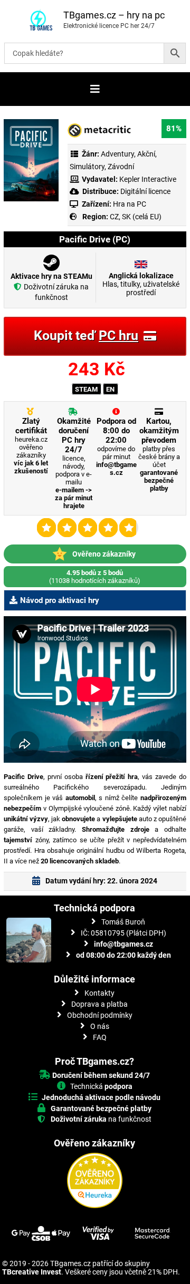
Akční (146, 154)
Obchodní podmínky (99, 1015)
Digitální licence (144, 191)
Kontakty (99, 993)
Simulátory (87, 166)
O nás (99, 1026)
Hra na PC (128, 204)
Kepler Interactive (147, 179)
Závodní (121, 166)
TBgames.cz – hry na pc (114, 15)
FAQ (100, 1037)
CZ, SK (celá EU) (136, 216)
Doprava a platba (99, 1004)
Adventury (117, 154)
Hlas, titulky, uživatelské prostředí (140, 284)
